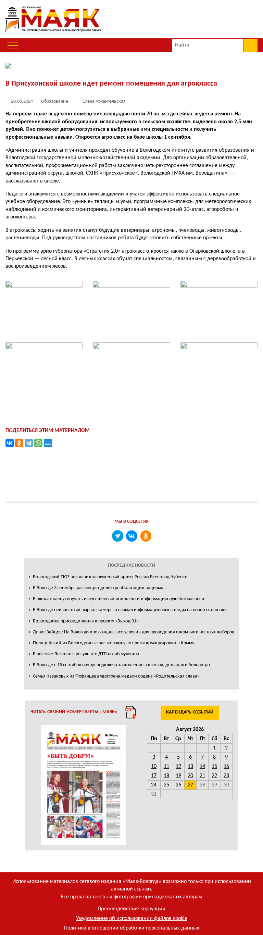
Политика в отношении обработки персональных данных (131, 928)
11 (166, 766)
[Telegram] (29, 443)
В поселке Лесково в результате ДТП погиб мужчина (86, 654)
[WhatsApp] (38, 443)
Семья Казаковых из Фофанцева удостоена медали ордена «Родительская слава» (116, 676)
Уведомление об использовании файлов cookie (131, 918)
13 (190, 766)
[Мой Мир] (48, 443)
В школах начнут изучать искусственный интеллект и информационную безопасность (119, 599)
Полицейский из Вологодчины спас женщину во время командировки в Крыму (113, 643)
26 (178, 785)
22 (214, 776)
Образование (54, 101)
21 (202, 776)
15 (214, 766)
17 (153, 776)
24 (153, 785)
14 (202, 766)
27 (190, 785)
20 (190, 776)
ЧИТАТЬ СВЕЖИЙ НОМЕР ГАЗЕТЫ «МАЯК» (74, 712)
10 (153, 766)
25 (166, 785)
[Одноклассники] (19, 443)
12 (178, 766)
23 (226, 776)
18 (166, 776)
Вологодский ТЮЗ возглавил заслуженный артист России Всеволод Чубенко (110, 577)
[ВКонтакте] (9, 443)
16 (226, 766)
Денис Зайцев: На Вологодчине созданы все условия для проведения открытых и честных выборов (133, 632)
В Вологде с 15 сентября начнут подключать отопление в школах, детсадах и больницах (122, 665)
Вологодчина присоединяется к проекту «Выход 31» (86, 621)
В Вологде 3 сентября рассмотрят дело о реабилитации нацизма (98, 588)
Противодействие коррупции (131, 909)
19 (178, 776)
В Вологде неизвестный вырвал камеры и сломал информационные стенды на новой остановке (130, 609)
